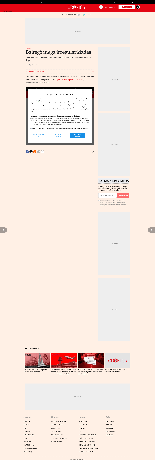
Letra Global (56, 431)
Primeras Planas (30, 448)
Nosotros (83, 421)
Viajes (26, 438)
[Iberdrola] (87, 14)
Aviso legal (83, 425)
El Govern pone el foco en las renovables (119, 2)
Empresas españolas (87, 445)
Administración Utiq (87, 452)
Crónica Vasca (57, 425)
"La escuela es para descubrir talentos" (83, 2)
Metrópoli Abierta (58, 421)
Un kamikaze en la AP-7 (101, 2)
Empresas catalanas (87, 442)
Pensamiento (29, 435)
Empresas (32, 71)
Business (28, 48)
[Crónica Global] (77, 7)
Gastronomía (29, 445)
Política (27, 421)
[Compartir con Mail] (38, 151)
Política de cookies (86, 438)
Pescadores (40, 71)
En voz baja (28, 452)
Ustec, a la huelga (37, 2)
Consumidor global (59, 438)
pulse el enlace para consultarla (69, 79)
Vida (25, 428)
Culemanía (55, 428)
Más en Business (32, 348)
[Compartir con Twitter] (31, 151)
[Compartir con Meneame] (34, 151)
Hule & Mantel (57, 442)
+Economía (28, 442)
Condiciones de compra (88, 448)
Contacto (83, 428)
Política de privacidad (87, 435)
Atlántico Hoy (57, 435)
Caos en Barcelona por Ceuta (63, 2)
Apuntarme (123, 195)
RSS (80, 431)
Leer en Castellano (6, 11)
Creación (27, 431)
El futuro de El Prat (49, 2)
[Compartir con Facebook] (27, 151)
